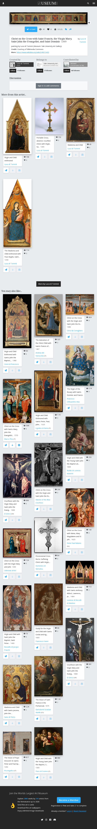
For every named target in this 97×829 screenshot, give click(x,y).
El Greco (7, 514)
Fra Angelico (9, 770)
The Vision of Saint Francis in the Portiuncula (43, 703)
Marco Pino (8, 439)
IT (14, 439)
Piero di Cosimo (42, 771)
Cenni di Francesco (11, 364)
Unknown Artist (10, 570)
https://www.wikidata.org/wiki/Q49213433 (33, 52)
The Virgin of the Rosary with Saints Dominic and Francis (75, 392)
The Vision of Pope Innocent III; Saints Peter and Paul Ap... (11, 761)
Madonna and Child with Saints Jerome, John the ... (11, 710)
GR (12, 514)
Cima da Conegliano (75, 330)
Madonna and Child (75, 145)
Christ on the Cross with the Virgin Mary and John (12, 564)
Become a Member (69, 800)
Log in (69, 811)
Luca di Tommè (10, 164)
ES (42, 713)
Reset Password (80, 811)
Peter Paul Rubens (74, 543)
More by (48, 284)
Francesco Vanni (42, 641)
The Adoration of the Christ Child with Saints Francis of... (43, 343)
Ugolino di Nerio (42, 428)
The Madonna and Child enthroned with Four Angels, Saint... (12, 254)
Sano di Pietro (9, 717)
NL (68, 546)
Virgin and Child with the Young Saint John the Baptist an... (75, 461)
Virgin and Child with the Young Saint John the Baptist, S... (44, 761)
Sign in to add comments (48, 86)
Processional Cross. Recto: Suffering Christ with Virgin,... (43, 559)
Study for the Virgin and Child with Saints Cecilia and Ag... (44, 631)
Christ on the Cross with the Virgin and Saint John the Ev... (43, 493)
